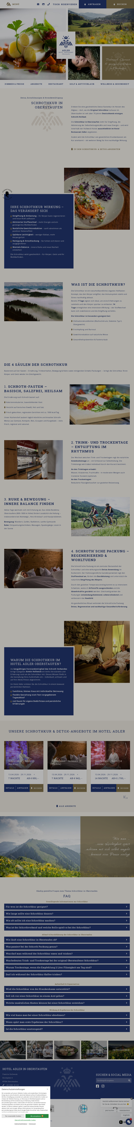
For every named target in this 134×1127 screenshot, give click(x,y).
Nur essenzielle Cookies (13, 1116)
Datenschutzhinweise (21, 1124)
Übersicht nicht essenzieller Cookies (25, 1120)
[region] (25, 1101)
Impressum (32, 1124)
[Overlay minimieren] (47, 1089)
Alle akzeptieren (35, 1116)
